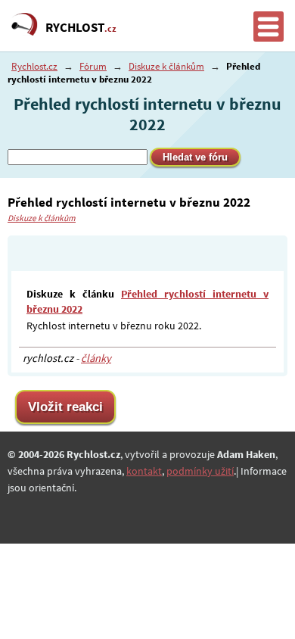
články (96, 358)
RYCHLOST (80, 27)
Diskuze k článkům (166, 66)
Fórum (93, 66)
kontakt (144, 471)
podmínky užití (200, 471)
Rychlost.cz (34, 66)
